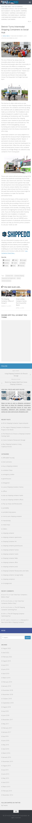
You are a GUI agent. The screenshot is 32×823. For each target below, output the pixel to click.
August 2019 (7, 661)
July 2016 (5, 736)
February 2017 (7, 728)
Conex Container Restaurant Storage (14, 440)
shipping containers (8, 19)
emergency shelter (8, 474)
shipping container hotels (10, 554)
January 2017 (7, 732)
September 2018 (8, 703)
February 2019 (7, 682)
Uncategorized (7, 583)
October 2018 (7, 698)
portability (6, 508)
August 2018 (7, 707)
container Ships (7, 470)
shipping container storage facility (13, 575)
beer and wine (6, 6)
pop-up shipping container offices (13, 499)
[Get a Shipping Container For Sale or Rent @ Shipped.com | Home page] (12, 2)
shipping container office (10, 562)
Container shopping (19, 275)
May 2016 (6, 745)
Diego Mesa (6, 36)
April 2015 (6, 782)
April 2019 (6, 673)
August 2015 (7, 766)
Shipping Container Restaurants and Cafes (16, 571)
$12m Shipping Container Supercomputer (15, 423)
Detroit (18, 278)
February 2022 (7, 657)
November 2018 (8, 694)
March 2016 (6, 753)
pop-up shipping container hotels (13, 495)
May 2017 (6, 724)
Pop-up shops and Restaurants (12, 504)
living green (6, 483)
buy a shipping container (10, 466)
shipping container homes (11, 550)
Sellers (5, 529)
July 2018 (5, 711)
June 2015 (6, 774)
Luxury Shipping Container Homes (13, 487)
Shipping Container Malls (10, 15)
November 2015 (8, 761)
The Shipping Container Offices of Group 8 (7, 301)
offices (5, 491)
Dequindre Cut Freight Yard (8, 278)
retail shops (15, 11)
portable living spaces (9, 512)
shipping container (8, 533)
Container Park (9, 275)
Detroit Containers (6, 281)
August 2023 (7, 648)
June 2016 (6, 740)
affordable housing (8, 458)
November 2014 (8, 795)
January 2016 (7, 757)
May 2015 (6, 778)
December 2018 (8, 690)
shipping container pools (10, 566)
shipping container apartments (12, 537)
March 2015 (6, 786)
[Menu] (30, 2)
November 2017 (8, 719)
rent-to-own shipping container (12, 516)
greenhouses (7, 478)
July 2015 (5, 770)
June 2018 (6, 715)
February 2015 (7, 791)
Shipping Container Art (18, 13)
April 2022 (6, 652)
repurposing (6, 520)
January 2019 (7, 686)
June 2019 (6, 669)
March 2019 (6, 678)
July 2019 (5, 665)
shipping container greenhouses (13, 545)
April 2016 (6, 749)
